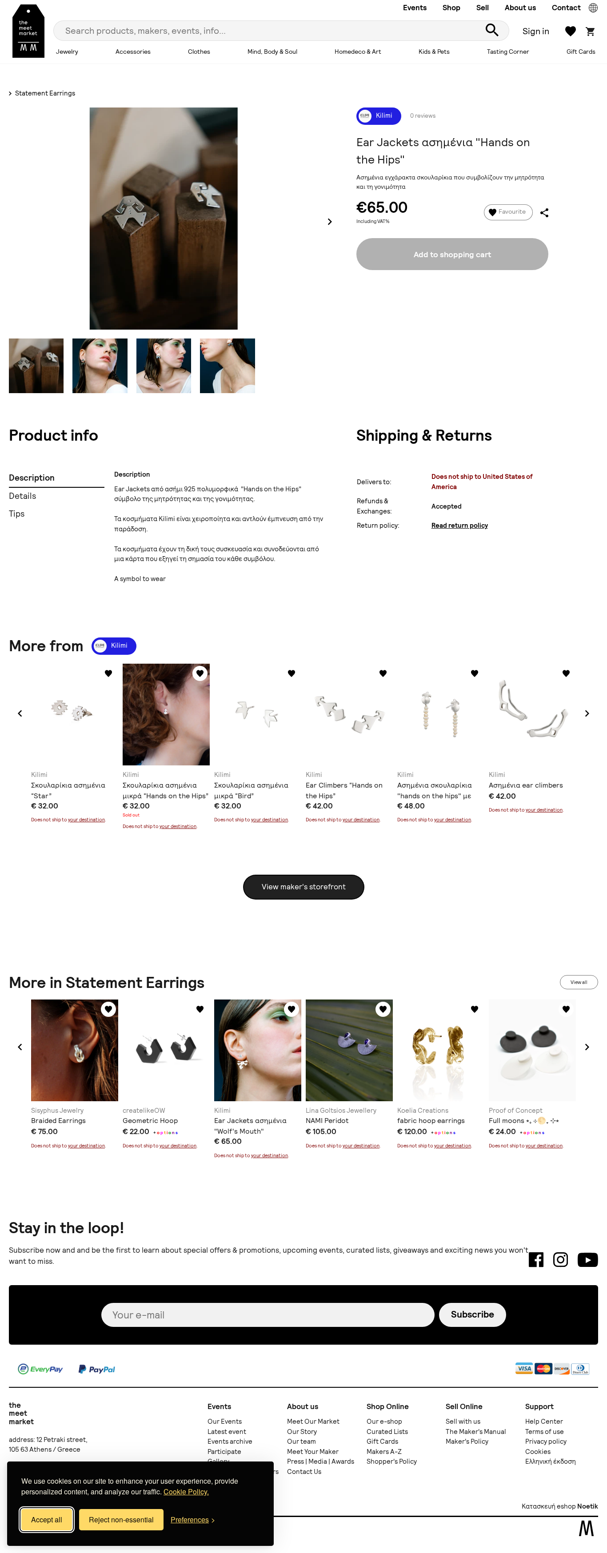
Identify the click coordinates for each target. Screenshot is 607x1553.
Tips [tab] (16, 513)
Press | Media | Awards (320, 1461)
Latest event (227, 1431)
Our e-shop (384, 1421)
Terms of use (544, 1431)
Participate (224, 1451)
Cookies (538, 1451)
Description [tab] (32, 477)
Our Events (225, 1421)
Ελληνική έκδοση (550, 1461)
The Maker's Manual (476, 1431)
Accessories (133, 52)
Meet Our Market (313, 1421)
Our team (301, 1441)
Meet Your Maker (313, 1451)
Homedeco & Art (358, 52)
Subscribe (472, 1314)
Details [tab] (22, 496)
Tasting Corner (508, 52)
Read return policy (459, 525)
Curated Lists (387, 1431)
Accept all (46, 1519)
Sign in (536, 31)
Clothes (199, 52)
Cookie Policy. (186, 1491)
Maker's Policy (467, 1441)
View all (579, 982)
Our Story (302, 1431)
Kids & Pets (434, 52)
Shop (451, 7)
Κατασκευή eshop (549, 1506)
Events (415, 7)
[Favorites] (108, 673)
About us (520, 7)
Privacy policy (546, 1441)
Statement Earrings (44, 93)
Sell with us (463, 1421)
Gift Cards (581, 52)
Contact (566, 7)
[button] (20, 713)
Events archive (230, 1441)
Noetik (587, 1506)
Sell (482, 7)
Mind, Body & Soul (272, 52)
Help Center (544, 1421)
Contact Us (304, 1471)
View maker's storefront (304, 887)
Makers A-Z (384, 1451)
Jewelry (67, 52)
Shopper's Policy (392, 1461)
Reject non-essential (121, 1519)
